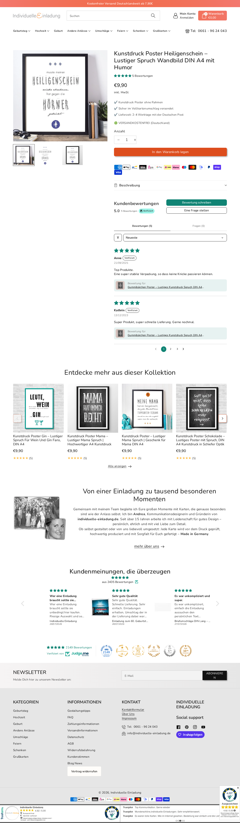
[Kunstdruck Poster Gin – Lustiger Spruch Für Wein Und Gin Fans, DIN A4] (38, 408)
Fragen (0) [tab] (199, 226)
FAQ (70, 717)
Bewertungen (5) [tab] (142, 226)
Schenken (139, 31)
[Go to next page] (184, 349)
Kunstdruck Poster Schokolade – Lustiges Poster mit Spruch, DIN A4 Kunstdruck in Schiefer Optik (200, 440)
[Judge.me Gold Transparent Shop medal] (122, 651)
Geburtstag (20, 31)
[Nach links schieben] (17, 418)
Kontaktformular (133, 709)
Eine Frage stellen (196, 210)
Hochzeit (40, 31)
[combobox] (113, 15)
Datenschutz (76, 737)
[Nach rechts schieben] (222, 418)
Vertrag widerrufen (84, 771)
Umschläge (102, 31)
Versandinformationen (83, 730)
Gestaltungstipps (79, 711)
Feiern (121, 31)
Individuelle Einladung (126, 792)
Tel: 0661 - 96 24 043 (142, 727)
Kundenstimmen (78, 757)
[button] (212, 15)
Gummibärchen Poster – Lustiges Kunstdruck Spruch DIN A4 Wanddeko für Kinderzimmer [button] (165, 287)
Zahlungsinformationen (83, 724)
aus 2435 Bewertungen (118, 582)
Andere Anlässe (77, 31)
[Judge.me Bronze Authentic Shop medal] (154, 651)
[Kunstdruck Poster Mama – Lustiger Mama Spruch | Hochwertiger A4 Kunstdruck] (93, 408)
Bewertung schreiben (196, 202)
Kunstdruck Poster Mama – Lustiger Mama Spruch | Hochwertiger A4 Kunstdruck (89, 440)
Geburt (17, 724)
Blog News (75, 763)
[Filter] (118, 237)
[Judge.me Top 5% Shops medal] (170, 651)
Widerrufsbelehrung (81, 750)
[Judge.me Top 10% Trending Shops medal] (186, 651)
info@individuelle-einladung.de (148, 733)
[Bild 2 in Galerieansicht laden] (45, 155)
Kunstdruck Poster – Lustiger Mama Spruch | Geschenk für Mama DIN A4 (143, 440)
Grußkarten (160, 31)
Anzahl (119, 131)
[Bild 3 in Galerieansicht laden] (72, 155)
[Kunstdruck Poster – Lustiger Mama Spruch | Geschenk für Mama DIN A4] (147, 408)
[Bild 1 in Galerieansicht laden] (23, 155)
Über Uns (128, 714)
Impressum (129, 718)
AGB (71, 743)
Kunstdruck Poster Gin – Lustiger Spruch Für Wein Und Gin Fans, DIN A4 (38, 440)
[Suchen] (153, 15)
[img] (120, 577)
